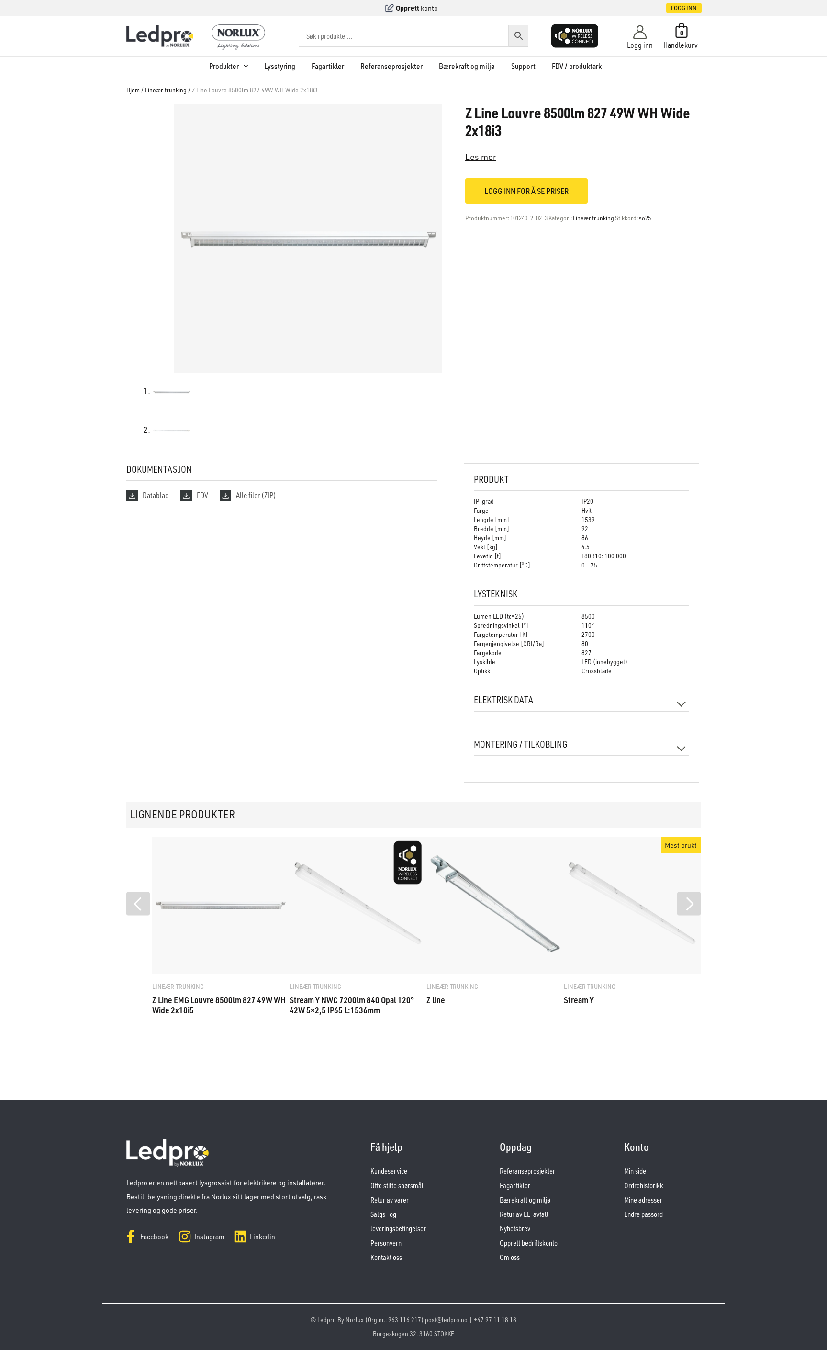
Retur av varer (389, 1199)
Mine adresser (643, 1199)
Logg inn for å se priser (526, 191)
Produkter (224, 66)
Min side (635, 1171)
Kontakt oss (386, 1257)
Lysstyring (279, 66)
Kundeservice (388, 1171)
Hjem (133, 90)
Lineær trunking (166, 90)
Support (523, 66)
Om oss (510, 1257)
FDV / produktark (577, 66)
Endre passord (643, 1214)
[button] (674, 8)
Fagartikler (328, 66)
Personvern (386, 1243)
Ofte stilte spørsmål (397, 1185)
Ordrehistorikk (643, 1185)
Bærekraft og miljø (467, 66)
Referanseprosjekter (391, 66)
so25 (645, 218)
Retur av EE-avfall (524, 1214)
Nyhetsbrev (515, 1228)
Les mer (480, 156)
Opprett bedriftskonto (529, 1243)
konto (429, 8)
